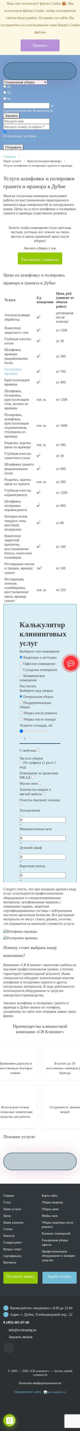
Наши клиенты (13, 1222)
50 (9, 93)
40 (9, 87)
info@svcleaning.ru (22, 1330)
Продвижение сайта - (29, 1392)
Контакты (9, 1262)
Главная (9, 157)
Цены (7, 1216)
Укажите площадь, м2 (36, 725)
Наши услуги (12, 1209)
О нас (7, 1202)
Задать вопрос (59, 1276)
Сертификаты (12, 1256)
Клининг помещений (56, 1233)
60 (9, 99)
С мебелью (28, 750)
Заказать (11, 116)
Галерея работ (12, 1242)
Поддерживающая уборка (35, 705)
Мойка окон (50, 1216)
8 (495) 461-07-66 (16, 1322)
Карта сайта (49, 1195)
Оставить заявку (20, 1276)
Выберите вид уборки (36, 691)
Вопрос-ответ (12, 1249)
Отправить (13, 147)
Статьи (7, 1229)
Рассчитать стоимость (40, 259)
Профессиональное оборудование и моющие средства (58, 1256)
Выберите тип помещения (39, 651)
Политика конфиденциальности (40, 1383)
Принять (40, 45)
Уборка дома (50, 1209)
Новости (9, 1235)
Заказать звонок (21, 1337)
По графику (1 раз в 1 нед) (38, 765)
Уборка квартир (52, 1202)
